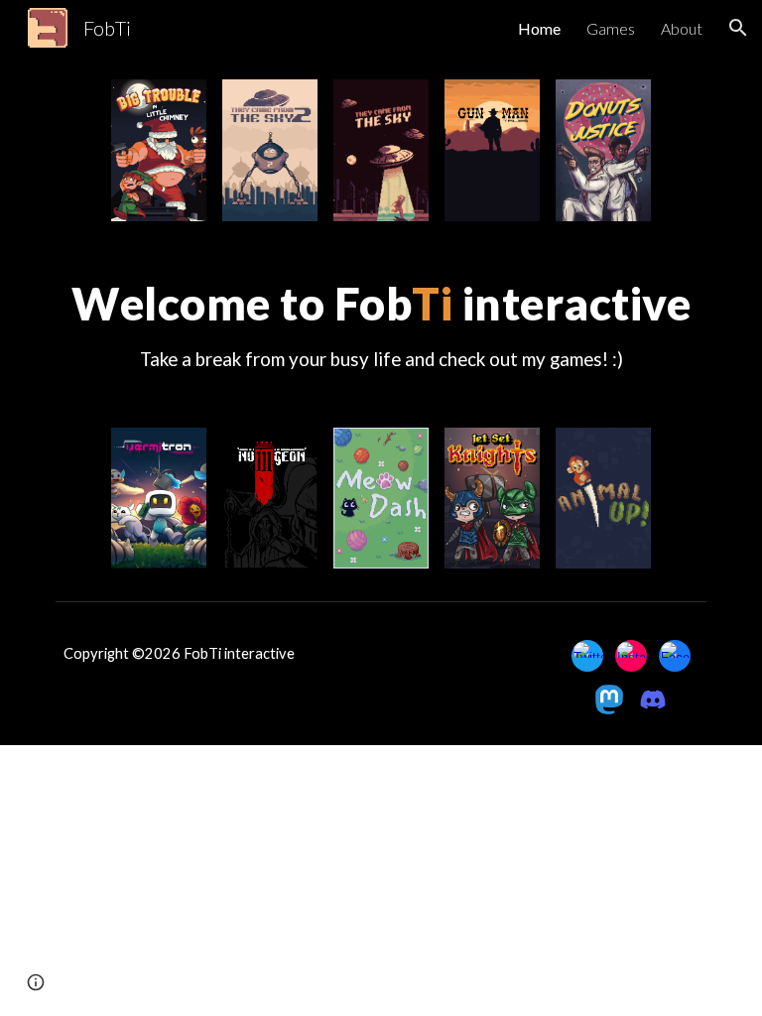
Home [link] (539, 28)
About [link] (681, 28)
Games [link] (610, 28)
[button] (738, 28)
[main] (380, 324)
